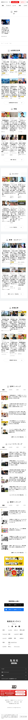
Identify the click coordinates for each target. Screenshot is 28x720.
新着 (3, 5)
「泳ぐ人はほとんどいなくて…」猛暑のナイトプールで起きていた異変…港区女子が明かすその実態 (13, 66)
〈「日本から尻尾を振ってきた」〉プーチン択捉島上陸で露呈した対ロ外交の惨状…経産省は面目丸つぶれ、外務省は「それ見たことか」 (5, 67)
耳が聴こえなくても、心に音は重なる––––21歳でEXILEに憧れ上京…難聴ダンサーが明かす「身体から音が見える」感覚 (22, 189)
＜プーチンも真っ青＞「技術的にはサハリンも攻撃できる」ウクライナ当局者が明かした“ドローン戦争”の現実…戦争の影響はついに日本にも (22, 67)
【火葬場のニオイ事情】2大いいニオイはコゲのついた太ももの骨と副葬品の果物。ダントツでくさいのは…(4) (17, 521)
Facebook (12, 626)
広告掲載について (9, 701)
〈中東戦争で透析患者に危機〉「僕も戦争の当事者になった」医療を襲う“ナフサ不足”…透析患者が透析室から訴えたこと (22, 255)
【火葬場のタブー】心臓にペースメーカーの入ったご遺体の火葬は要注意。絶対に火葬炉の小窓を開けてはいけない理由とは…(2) (17, 538)
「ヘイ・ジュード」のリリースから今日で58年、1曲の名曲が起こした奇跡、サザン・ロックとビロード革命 (22, 212)
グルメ (15, 642)
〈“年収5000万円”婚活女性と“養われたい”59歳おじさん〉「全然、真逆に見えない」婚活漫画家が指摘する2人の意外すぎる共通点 (6, 213)
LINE (19, 626)
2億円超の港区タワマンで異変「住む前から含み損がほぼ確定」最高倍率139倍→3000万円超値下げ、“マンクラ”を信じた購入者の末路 (5, 91)
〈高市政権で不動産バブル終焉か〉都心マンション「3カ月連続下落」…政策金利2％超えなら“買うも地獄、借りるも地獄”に (6, 255)
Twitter (9, 626)
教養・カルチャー (4, 59)
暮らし (9, 646)
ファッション (17, 646)
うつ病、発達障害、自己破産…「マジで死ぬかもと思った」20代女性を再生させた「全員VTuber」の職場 (5, 147)
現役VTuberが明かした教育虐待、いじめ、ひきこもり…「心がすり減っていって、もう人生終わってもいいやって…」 (14, 147)
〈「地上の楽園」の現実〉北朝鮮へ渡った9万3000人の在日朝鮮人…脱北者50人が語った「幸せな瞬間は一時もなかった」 (14, 279)
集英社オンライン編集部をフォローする (15, 604)
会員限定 (10, 638)
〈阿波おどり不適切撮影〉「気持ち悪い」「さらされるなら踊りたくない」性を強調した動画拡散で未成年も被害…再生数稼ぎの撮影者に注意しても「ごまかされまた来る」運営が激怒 (17, 479)
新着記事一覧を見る (13, 360)
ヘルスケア (16, 634)
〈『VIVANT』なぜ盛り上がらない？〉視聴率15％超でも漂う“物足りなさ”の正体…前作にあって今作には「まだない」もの (22, 124)
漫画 (9, 634)
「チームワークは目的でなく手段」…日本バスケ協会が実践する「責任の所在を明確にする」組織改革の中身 (5, 346)
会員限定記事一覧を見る (13, 102)
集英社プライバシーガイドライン (17, 700)
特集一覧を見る (13, 159)
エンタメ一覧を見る (13, 227)
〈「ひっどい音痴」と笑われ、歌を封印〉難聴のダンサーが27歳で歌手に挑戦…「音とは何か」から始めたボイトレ (14, 189)
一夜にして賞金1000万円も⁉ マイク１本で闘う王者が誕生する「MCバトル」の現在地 (5, 30)
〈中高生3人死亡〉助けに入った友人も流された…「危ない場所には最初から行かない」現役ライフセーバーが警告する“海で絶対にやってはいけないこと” (6, 281)
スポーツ (2, 340)
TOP (2, 43)
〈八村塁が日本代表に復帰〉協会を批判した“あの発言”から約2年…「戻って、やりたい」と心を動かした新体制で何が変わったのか (13, 347)
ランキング (8, 5)
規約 (21, 701)
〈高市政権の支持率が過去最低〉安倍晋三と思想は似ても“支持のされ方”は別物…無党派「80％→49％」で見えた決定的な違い (17, 471)
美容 (15, 638)
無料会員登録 (15, 2)
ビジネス (25, 5)
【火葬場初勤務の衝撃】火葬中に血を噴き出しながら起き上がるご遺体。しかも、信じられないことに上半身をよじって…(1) (17, 512)
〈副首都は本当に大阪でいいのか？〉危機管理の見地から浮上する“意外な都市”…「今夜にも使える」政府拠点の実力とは (13, 91)
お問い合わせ (16, 701)
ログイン (23, 2)
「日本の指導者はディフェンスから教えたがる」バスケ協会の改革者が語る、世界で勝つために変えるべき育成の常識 (22, 323)
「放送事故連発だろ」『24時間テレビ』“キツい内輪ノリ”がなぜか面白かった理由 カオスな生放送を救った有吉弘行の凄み (5, 124)
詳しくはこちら (23, 716)
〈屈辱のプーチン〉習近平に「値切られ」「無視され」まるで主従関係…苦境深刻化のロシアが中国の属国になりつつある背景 (22, 91)
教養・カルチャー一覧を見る (13, 294)
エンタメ (2, 25)
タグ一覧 (6, 43)
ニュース (14, 5)
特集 (20, 5)
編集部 (21, 634)
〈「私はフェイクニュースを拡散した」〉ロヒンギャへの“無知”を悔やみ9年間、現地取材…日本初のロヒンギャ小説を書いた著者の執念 (22, 280)
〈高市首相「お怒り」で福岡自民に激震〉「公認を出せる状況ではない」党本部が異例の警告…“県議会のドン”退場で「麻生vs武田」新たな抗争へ (14, 325)
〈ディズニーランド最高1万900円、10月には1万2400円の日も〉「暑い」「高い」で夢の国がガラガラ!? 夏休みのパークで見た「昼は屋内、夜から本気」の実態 (14, 215)
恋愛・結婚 (22, 629)
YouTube (16, 626)
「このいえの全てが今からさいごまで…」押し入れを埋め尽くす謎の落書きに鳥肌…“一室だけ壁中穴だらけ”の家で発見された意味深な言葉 (14, 125)
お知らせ (22, 638)
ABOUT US (7, 700)
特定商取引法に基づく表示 (14, 703)
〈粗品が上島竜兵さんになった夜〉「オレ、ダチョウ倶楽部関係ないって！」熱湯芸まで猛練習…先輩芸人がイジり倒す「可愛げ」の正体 (22, 148)
